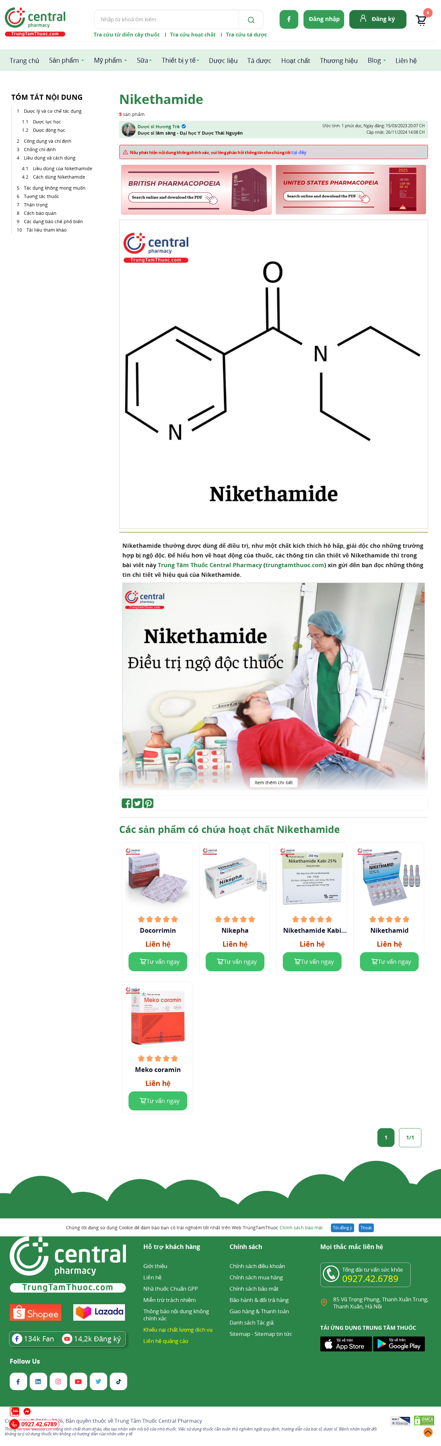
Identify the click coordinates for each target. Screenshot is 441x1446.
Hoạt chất (295, 60)
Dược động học (49, 130)
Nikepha (235, 930)
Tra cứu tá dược (246, 34)
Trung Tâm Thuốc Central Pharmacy (210, 565)
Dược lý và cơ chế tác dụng (53, 111)
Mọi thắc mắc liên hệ (351, 1247)
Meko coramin (158, 1070)
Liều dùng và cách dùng (50, 158)
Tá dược (259, 60)
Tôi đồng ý (342, 1228)
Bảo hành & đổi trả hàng (259, 1300)
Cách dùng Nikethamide (59, 177)
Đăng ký (383, 19)
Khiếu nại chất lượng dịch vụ (177, 1329)
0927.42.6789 (370, 1278)
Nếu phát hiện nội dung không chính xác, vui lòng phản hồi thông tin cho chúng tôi (218, 152)
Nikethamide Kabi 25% (312, 930)
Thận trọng (36, 205)
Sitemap (240, 1333)
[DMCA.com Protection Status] (424, 1422)
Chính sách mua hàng (256, 1277)
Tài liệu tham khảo (46, 230)
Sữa (142, 60)
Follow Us (25, 1361)
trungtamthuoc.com (294, 565)
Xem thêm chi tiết (274, 782)
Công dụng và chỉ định (47, 141)
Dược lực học (47, 122)
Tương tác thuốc (41, 196)
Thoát (366, 1228)
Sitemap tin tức (273, 1333)
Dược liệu (223, 60)
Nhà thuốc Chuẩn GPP (170, 1288)
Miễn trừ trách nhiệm (169, 1300)
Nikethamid (389, 930)
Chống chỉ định (40, 149)
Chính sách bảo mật (301, 1227)
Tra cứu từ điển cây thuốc (127, 34)
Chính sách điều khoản (257, 1266)
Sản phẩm (64, 60)
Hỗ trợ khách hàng (171, 1247)
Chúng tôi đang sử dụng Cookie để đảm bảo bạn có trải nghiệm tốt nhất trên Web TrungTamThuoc (194, 1227)
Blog (374, 60)
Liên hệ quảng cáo (165, 1341)
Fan (39, 1338)
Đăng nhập (324, 19)
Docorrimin (158, 930)
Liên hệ (406, 60)
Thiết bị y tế (179, 60)
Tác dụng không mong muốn (55, 188)
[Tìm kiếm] (250, 19)
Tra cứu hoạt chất (193, 34)
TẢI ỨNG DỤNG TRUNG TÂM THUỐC (368, 1327)
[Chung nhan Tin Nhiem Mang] (400, 1422)
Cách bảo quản (40, 213)
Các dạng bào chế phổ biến (53, 221)
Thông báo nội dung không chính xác (176, 1314)
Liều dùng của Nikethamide (62, 168)
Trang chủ (24, 60)
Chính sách (246, 1247)
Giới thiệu (155, 1266)
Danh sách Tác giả (251, 1322)
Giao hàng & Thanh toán (259, 1311)
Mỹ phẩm (108, 60)
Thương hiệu (339, 60)
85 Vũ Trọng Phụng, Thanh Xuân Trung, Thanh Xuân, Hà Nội (380, 1302)
